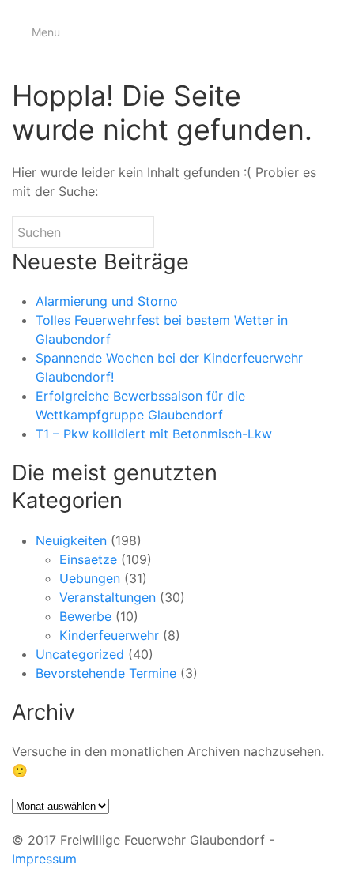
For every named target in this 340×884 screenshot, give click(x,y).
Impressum (44, 859)
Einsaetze (88, 559)
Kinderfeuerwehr (109, 635)
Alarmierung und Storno (107, 301)
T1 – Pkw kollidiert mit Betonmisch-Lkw (154, 434)
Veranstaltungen (107, 597)
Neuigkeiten (71, 540)
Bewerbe (85, 616)
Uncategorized (80, 654)
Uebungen (89, 578)
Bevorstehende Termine (106, 673)
